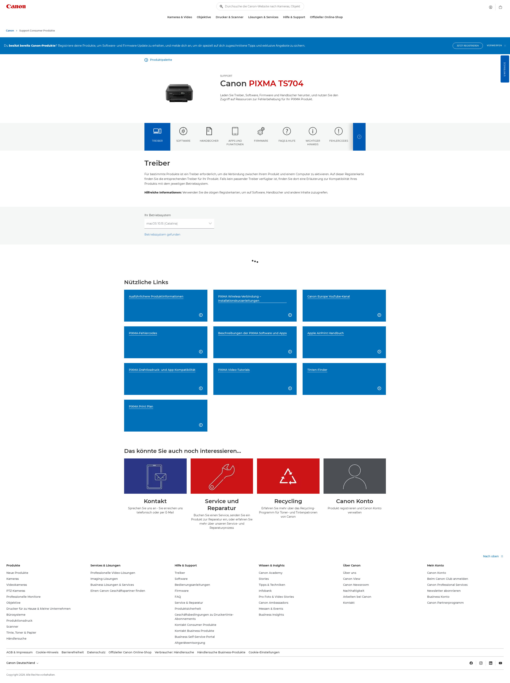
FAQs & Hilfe (287, 140)
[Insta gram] (481, 663)
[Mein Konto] (490, 7)
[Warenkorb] (500, 7)
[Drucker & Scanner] (245, 17)
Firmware (261, 140)
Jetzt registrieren (468, 45)
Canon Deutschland (21, 663)
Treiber (157, 140)
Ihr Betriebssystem (157, 215)
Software (183, 140)
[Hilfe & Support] (306, 17)
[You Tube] (500, 663)
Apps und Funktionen (235, 142)
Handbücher (209, 140)
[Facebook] (471, 663)
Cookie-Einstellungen (264, 652)
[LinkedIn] (490, 663)
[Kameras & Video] (193, 17)
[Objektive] (212, 17)
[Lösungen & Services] (279, 17)
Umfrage (504, 69)
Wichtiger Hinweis (313, 142)
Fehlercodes (338, 140)
